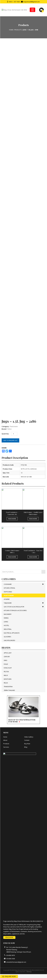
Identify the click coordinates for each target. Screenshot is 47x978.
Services (6, 747)
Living (6, 622)
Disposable (8, 592)
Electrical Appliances (12, 633)
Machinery (7, 614)
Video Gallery (28, 737)
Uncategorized (9, 640)
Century (7, 657)
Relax (6, 683)
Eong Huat (8, 668)
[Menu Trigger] (32, 10)
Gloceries (7, 637)
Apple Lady (7, 653)
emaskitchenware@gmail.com (16, 962)
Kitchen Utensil (9, 588)
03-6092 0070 (10, 955)
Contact (26, 740)
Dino (5, 660)
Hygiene (7, 599)
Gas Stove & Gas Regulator (14, 607)
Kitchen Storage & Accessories (15, 610)
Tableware (8, 603)
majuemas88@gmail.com (31, 2)
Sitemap (29, 972)
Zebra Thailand (9, 690)
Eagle (6, 664)
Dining (6, 618)
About (5, 740)
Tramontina (8, 687)
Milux (6, 675)
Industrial (7, 629)
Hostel (6, 625)
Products (6, 744)
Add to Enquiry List (10, 440)
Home (5, 737)
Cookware (8, 584)
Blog (25, 747)
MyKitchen (7, 679)
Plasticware (14, 426)
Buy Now (27, 744)
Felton (9, 429)
